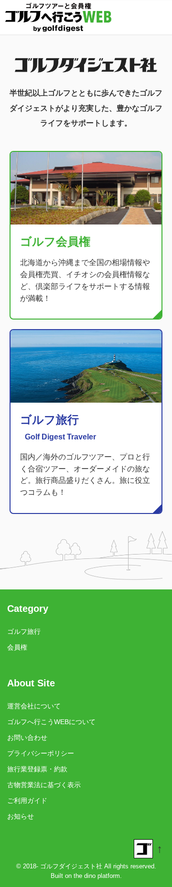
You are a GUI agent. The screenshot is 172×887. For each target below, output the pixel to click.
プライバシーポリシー (40, 753)
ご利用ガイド (27, 800)
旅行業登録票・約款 (37, 769)
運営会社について (34, 706)
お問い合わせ (27, 737)
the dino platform (97, 876)
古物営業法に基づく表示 (44, 785)
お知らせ (20, 816)
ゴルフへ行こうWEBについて (51, 722)
